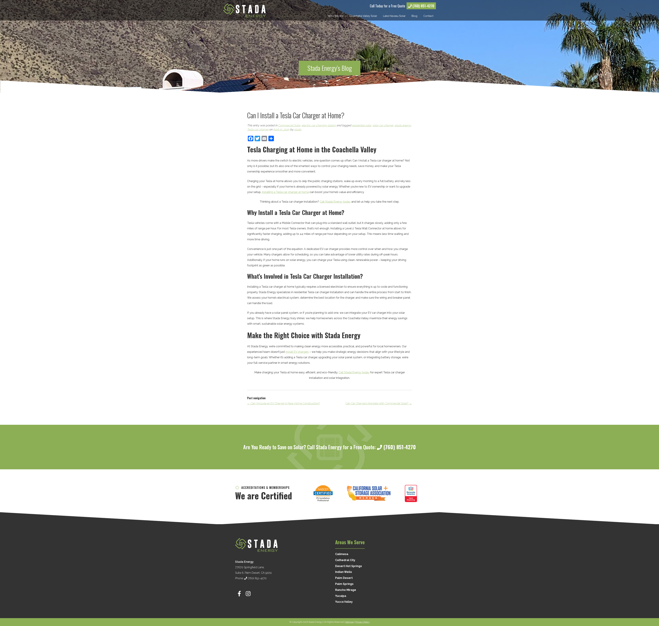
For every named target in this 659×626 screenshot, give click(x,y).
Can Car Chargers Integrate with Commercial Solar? (378, 403)
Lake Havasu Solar (394, 15)
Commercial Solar (289, 125)
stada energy (403, 125)
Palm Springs (344, 584)
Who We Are (335, 15)
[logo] (244, 10)
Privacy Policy (362, 622)
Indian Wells (343, 572)
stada (297, 129)
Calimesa (341, 554)
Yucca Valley (344, 601)
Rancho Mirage (345, 590)
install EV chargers (297, 351)
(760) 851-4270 (423, 5)
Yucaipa (340, 596)
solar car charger (382, 125)
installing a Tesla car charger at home (285, 192)
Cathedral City (345, 560)
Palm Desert (344, 578)
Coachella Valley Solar (363, 15)
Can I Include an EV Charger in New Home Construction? (283, 403)
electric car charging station (319, 125)
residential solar (361, 125)
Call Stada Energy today (335, 201)
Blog (414, 15)
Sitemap (349, 622)
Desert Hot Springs (348, 566)
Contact (428, 15)
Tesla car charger (258, 129)
